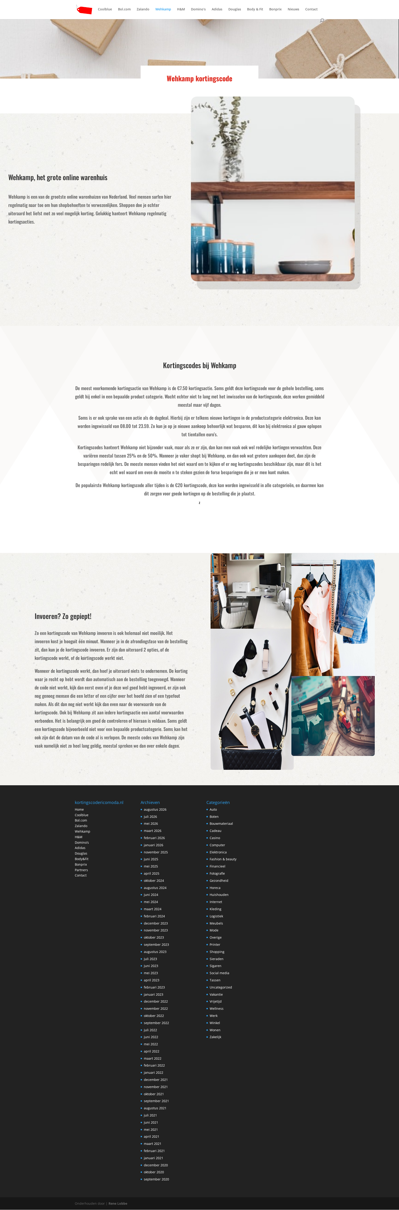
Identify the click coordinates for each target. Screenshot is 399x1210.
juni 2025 (151, 859)
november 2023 (156, 930)
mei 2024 (151, 902)
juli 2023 (150, 959)
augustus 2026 (155, 809)
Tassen (215, 980)
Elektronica (218, 852)
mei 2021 (151, 1129)
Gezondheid (219, 880)
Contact (311, 9)
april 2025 (151, 873)
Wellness (217, 1008)
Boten (214, 816)
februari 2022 (154, 1065)
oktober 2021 (154, 1094)
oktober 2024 (154, 880)
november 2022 (156, 1008)
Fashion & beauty (223, 859)
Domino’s (198, 9)
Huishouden (219, 894)
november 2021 (156, 1087)
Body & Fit (255, 9)
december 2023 (156, 923)
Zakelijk (215, 1037)
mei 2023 (151, 973)
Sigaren (215, 966)
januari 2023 (153, 994)
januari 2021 (153, 1158)
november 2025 (156, 852)
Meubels (216, 923)
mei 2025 (151, 866)
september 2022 (156, 1023)
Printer (215, 944)
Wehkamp (163, 9)
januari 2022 (153, 1072)
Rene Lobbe (118, 1203)
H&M (181, 9)
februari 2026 (154, 838)
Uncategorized (221, 987)
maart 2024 (152, 909)
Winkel (215, 1023)
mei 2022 (151, 1044)
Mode (214, 930)
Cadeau (215, 830)
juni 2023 (151, 966)
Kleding (215, 909)
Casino (215, 838)
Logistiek (216, 916)
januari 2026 (153, 845)
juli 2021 (150, 1115)
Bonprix (275, 9)
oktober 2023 (154, 937)
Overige (216, 937)
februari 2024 (154, 916)
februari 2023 (154, 987)
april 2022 (151, 1051)
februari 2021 (154, 1151)
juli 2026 (150, 816)
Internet (216, 902)
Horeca (215, 888)
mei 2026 (151, 823)
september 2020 (156, 1179)
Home (79, 809)
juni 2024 (151, 894)
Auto (213, 809)
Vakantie (216, 994)
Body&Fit (81, 859)
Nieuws (293, 9)
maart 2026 (152, 830)
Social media (219, 973)
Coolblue (105, 9)
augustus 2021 (155, 1108)
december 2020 (156, 1165)
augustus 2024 (155, 888)
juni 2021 (151, 1122)
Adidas (217, 9)
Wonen (215, 1030)
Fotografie (217, 873)
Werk (214, 1015)
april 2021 (151, 1136)
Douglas (234, 9)
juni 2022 (151, 1037)
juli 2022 (150, 1030)
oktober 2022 (154, 1015)
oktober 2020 (154, 1172)
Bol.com (124, 9)
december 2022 (156, 1001)
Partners (81, 870)
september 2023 (156, 944)
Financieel (217, 866)
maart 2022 (152, 1058)
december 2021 (156, 1079)
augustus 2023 (155, 951)
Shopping (217, 951)
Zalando (143, 9)
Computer (217, 845)
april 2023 (151, 980)
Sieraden (217, 959)
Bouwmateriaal (221, 823)
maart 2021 (152, 1143)
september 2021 (156, 1101)
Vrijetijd (216, 1001)
